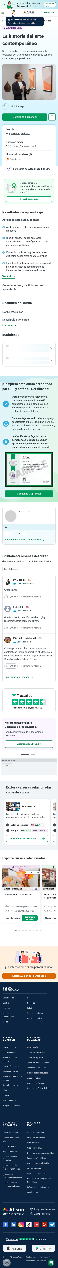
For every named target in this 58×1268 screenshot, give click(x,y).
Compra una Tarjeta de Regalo (39, 1088)
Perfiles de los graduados (37, 1073)
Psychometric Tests (11, 1151)
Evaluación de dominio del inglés (12, 1184)
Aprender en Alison (11, 1085)
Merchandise (32, 1192)
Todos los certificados (36, 1052)
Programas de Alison (11, 1106)
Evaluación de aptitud (11, 1158)
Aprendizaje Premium (36, 1083)
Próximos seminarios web (37, 1187)
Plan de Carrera (9, 1146)
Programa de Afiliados (36, 1138)
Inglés (5, 1022)
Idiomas (6, 1008)
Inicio (4, 21)
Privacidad (14, 1257)
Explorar (2, 13)
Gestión (6, 1003)
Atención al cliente (43, 1214)
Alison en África (9, 1100)
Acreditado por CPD (39, 168)
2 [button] (34, 757)
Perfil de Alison (33, 1143)
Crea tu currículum (10, 1133)
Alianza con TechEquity (37, 1173)
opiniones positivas (19, 133)
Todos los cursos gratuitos (38, 1063)
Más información (13, 918)
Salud (29, 1008)
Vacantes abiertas (10, 1071)
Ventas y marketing (35, 1013)
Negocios (31, 1003)
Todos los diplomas (35, 1058)
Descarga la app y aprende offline (40, 1153)
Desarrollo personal (11, 998)
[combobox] (15, 569)
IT (28, 998)
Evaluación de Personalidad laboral (13, 1176)
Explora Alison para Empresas (29, 975)
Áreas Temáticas (34, 1078)
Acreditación (32, 1047)
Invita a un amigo (34, 1168)
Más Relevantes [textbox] (11, 569)
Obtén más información (23, 838)
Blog (5, 1090)
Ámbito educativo (34, 1018)
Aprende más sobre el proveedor (24, 539)
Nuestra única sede (11, 1066)
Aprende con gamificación (38, 1163)
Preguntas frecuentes (44, 1209)
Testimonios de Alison (36, 1068)
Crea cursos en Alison (36, 1148)
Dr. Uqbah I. (19, 579)
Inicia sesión (48, 12)
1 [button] (25, 757)
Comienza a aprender (25, 117)
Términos (22, 1257)
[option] (26, 822)
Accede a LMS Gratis (35, 1133)
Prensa (6, 1095)
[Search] (6, 10)
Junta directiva (9, 1052)
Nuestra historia (9, 1047)
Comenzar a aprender (30, 918)
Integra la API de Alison (36, 1158)
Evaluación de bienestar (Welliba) (12, 1167)
